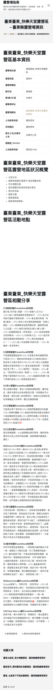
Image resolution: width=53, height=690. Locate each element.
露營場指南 (11, 2)
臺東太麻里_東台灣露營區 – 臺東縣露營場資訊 (24, 658)
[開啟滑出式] (48, 5)
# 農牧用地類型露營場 (31, 633)
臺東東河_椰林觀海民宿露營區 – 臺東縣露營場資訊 (26, 666)
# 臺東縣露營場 (11, 633)
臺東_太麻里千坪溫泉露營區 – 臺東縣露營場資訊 (25, 675)
